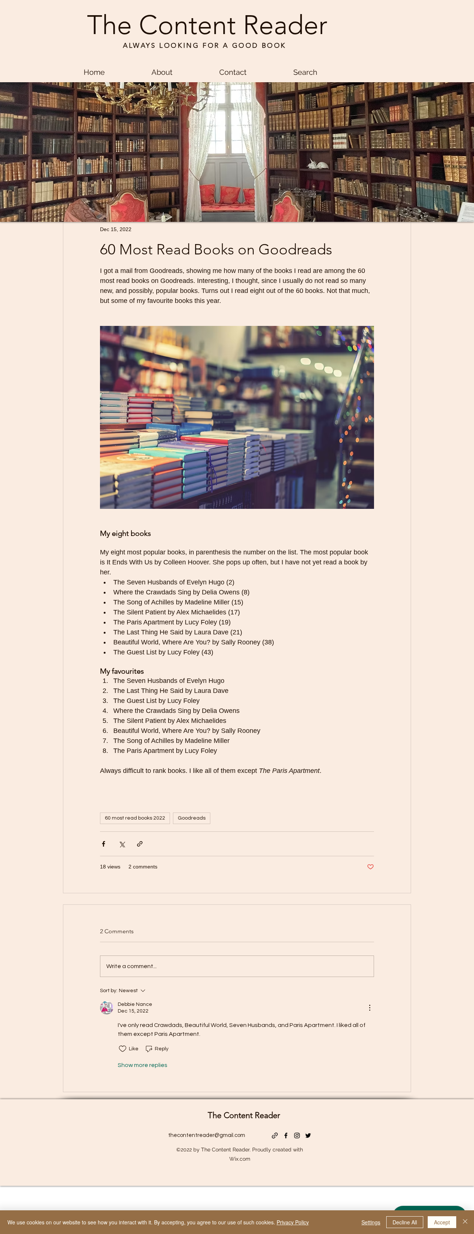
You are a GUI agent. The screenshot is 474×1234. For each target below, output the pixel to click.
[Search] (410, 111)
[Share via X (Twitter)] (121, 843)
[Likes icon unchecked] (122, 1048)
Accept (442, 1222)
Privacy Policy (293, 1222)
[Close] (465, 1222)
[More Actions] (369, 1007)
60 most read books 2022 (135, 818)
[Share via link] (139, 843)
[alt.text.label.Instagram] (297, 1135)
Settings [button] (370, 1222)
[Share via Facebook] (103, 843)
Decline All (405, 1222)
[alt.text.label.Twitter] (308, 1135)
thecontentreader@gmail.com (206, 1135)
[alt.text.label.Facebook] (286, 1135)
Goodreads (192, 818)
